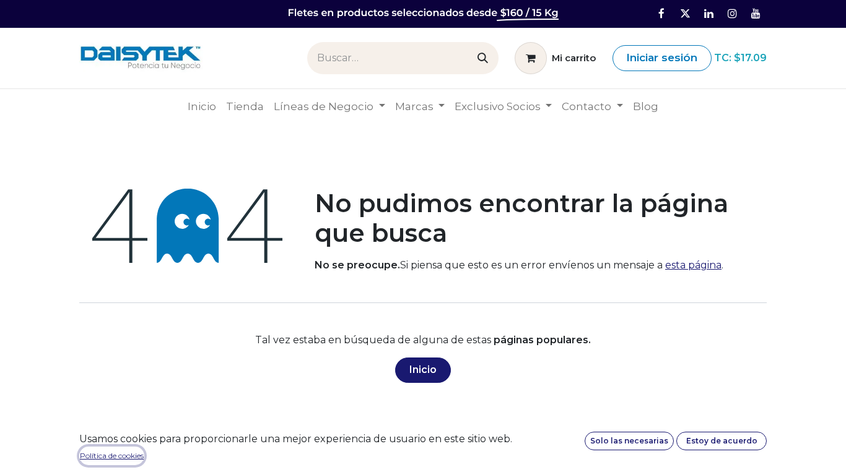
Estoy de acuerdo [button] (721, 440)
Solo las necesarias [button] (629, 440)
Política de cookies (112, 455)
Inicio (423, 369)
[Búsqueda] (483, 58)
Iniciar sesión (661, 57)
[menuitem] (202, 107)
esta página (693, 265)
